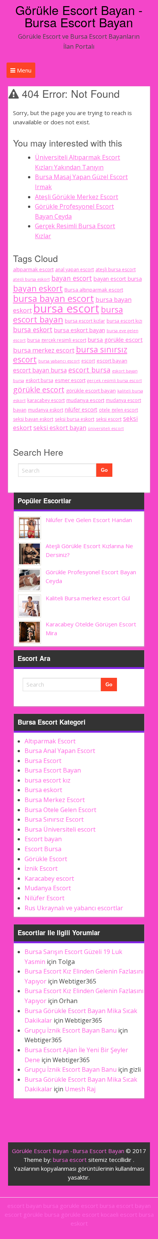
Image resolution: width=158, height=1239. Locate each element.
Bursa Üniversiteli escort (60, 829)
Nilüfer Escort (44, 898)
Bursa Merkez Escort (55, 800)
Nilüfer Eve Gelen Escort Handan (89, 520)
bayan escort (71, 278)
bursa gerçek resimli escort (56, 340)
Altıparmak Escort (50, 741)
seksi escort (109, 419)
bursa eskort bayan (79, 330)
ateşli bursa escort (115, 269)
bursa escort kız (48, 780)
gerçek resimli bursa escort (114, 380)
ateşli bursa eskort (31, 279)
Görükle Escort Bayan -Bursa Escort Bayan (79, 16)
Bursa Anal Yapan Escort (60, 750)
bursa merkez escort (43, 350)
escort (88, 361)
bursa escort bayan (125, 1205)
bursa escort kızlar (85, 321)
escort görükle (24, 1214)
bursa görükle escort (115, 339)
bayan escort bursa (118, 278)
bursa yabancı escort (59, 361)
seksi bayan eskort (33, 419)
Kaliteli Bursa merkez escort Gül (88, 598)
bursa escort (66, 308)
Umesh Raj (80, 1089)
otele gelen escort (118, 410)
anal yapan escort (74, 269)
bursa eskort (33, 329)
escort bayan (112, 360)
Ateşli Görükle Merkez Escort (76, 197)
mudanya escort (85, 400)
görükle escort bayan (91, 390)
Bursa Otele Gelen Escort (60, 810)
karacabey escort (46, 400)
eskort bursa (39, 380)
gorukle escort (79, 1205)
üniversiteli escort (106, 428)
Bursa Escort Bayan (53, 770)
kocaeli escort (119, 1214)
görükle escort (38, 389)
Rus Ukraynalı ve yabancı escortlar (74, 908)
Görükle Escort (46, 859)
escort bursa (89, 369)
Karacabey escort (49, 878)
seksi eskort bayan (59, 427)
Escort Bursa (43, 849)
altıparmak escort (33, 269)
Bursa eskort (43, 790)
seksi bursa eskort (74, 419)
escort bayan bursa (40, 370)
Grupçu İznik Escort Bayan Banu (71, 1030)
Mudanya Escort (48, 888)
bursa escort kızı (124, 321)
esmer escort (70, 380)
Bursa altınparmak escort (93, 289)
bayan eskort (38, 288)
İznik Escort (41, 868)
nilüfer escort (81, 409)
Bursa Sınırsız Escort (54, 819)
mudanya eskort (45, 410)
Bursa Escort (43, 760)
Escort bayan (43, 839)
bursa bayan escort (53, 298)
